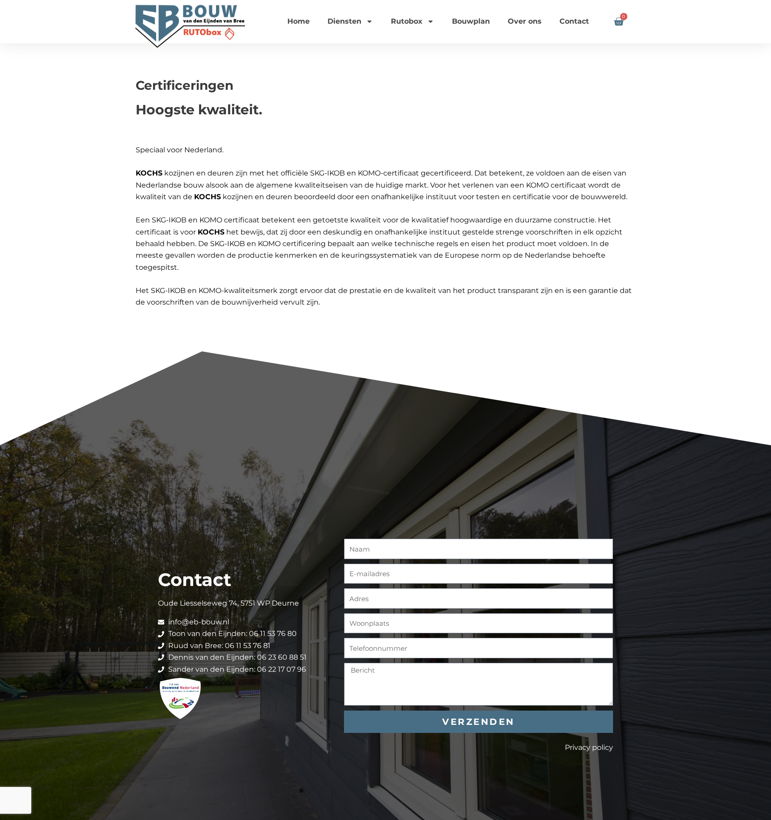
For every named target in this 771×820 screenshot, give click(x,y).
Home (298, 21)
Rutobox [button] (407, 21)
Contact (574, 21)
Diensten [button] (344, 21)
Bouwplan (471, 21)
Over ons (525, 21)
